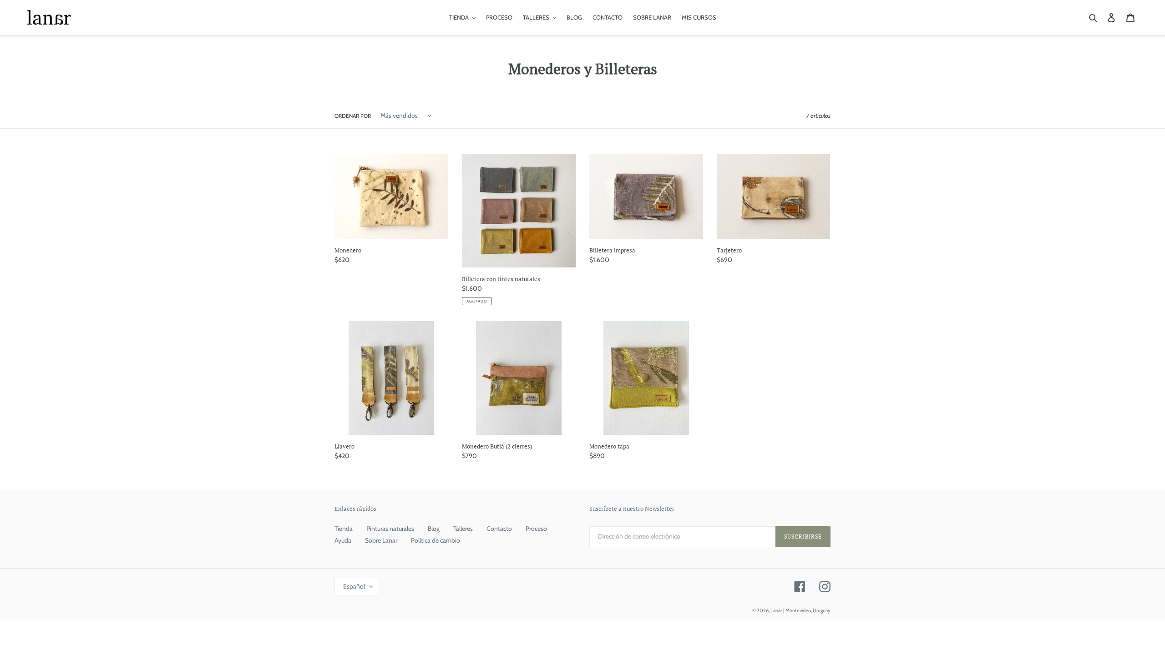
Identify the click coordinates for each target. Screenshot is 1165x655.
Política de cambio (435, 540)
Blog (434, 528)
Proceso (536, 528)
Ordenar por (352, 115)
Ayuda (342, 540)
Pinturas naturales (390, 528)
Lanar (776, 610)
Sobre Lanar (381, 540)
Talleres (463, 528)
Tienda (343, 528)
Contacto (499, 528)
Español (354, 586)
